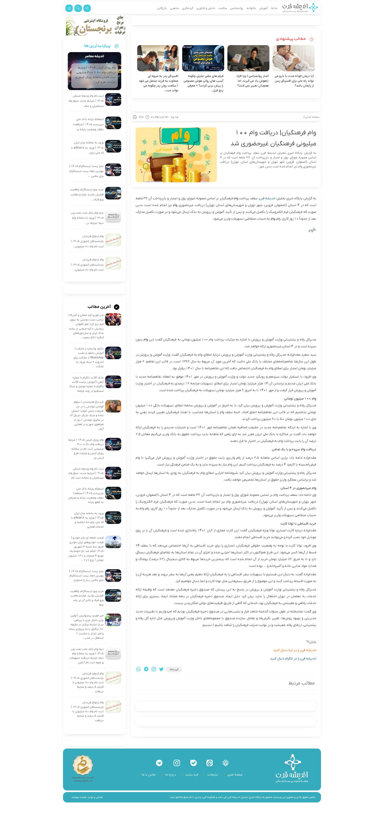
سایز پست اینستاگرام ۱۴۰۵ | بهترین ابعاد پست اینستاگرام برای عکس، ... (86, 171)
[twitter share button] (161, 669)
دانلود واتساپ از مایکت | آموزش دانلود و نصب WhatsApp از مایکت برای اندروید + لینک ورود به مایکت (88, 358)
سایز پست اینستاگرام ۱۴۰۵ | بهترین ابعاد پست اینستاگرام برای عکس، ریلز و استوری (86, 575)
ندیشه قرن (267, 198)
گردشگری (187, 8)
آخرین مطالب (100, 306)
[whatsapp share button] (139, 669)
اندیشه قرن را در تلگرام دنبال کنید (293, 658)
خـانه (274, 8)
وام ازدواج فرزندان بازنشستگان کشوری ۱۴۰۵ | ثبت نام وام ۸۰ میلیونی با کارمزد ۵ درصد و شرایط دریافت (87, 682)
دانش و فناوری (205, 8)
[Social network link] (225, 763)
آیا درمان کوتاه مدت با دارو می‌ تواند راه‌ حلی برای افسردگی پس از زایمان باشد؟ (294, 81)
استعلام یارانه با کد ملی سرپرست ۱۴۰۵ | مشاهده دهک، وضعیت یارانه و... (88, 124)
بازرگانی (162, 8)
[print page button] (134, 117)
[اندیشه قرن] (300, 8)
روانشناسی (236, 8)
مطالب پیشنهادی (291, 39)
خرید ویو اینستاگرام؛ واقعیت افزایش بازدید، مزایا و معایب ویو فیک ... (87, 195)
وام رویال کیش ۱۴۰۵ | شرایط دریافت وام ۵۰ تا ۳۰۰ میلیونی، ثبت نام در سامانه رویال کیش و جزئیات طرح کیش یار (86, 449)
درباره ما (170, 775)
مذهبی (174, 8)
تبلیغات (213, 775)
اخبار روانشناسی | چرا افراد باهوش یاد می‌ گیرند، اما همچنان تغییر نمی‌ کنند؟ (252, 81)
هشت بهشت (79, 797)
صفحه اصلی (312, 117)
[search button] (78, 8)
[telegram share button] (146, 669)
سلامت (222, 8)
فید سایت (191, 775)
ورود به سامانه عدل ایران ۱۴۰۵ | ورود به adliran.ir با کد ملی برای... (87, 148)
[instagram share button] (154, 669)
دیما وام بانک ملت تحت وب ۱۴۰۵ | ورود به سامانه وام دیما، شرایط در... (87, 218)
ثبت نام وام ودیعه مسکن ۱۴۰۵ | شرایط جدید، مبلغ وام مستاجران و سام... (86, 101)
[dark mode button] (87, 8)
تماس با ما (149, 775)
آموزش (263, 8)
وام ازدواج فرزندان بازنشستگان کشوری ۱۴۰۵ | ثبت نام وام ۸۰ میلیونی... (87, 241)
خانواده (251, 8)
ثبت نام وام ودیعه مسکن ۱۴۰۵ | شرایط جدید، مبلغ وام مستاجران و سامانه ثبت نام (86, 473)
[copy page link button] (141, 117)
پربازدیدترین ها (97, 46)
